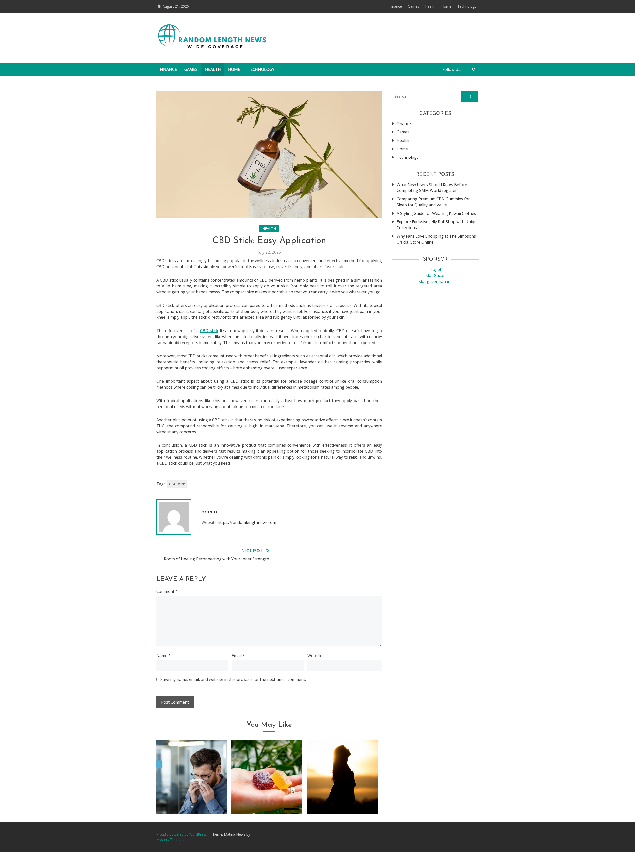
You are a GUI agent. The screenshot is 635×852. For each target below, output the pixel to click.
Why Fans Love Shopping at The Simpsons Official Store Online (436, 239)
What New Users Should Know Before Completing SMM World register (432, 187)
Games (413, 6)
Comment (167, 591)
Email (238, 655)
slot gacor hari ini (435, 281)
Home (446, 6)
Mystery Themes (169, 839)
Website (314, 655)
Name (163, 655)
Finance (395, 6)
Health (430, 6)
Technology (466, 6)
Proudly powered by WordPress (182, 834)
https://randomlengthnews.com (247, 522)
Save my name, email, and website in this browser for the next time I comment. (233, 679)
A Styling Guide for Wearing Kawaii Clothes (436, 213)
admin (209, 512)
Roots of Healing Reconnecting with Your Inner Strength (342, 795)
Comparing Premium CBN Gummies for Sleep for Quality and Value (267, 795)
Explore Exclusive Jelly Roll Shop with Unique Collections (438, 224)
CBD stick (209, 330)
